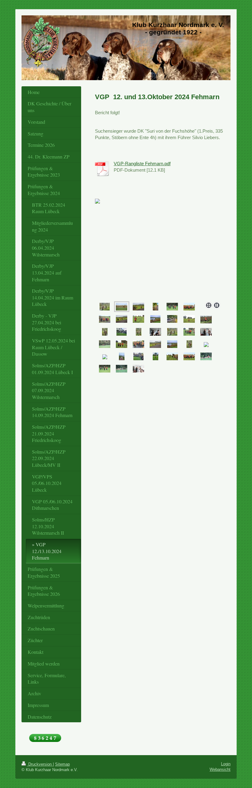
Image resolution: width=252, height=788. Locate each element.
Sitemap (62, 764)
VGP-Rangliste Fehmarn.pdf (142, 163)
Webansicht (220, 769)
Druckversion (40, 764)
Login (225, 764)
